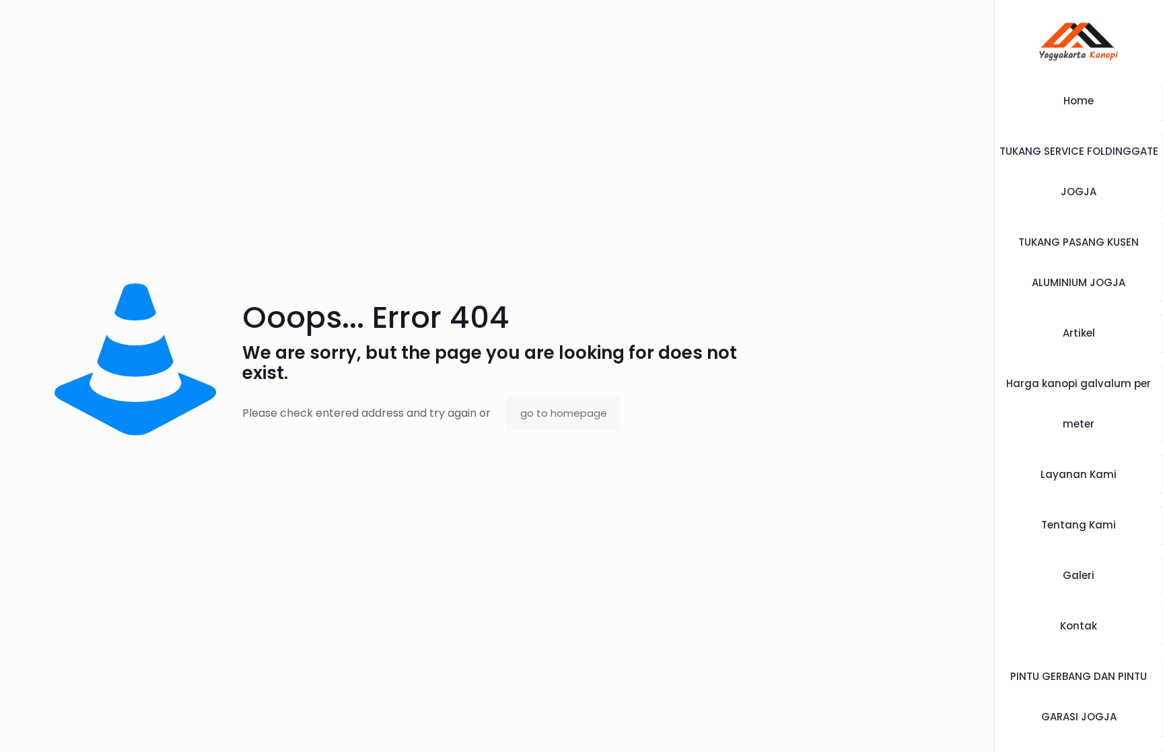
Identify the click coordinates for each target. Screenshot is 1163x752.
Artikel (1079, 333)
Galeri (1078, 575)
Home (1078, 101)
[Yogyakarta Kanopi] (1079, 40)
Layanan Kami (1079, 474)
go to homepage (563, 413)
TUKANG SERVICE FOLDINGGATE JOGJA (1078, 171)
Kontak (1078, 626)
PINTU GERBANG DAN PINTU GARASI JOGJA (1078, 696)
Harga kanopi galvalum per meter (1078, 403)
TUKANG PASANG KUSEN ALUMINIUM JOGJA (1078, 262)
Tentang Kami (1078, 525)
